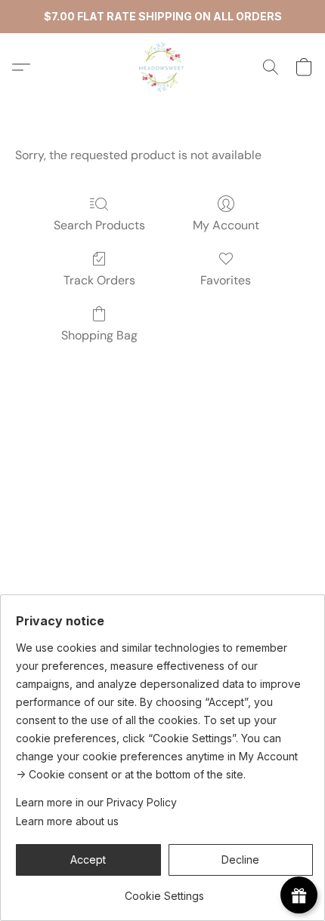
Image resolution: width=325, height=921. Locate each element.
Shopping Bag (99, 335)
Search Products (99, 225)
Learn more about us (67, 821)
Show (298, 894)
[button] (162, 67)
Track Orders (99, 280)
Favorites (225, 280)
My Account (226, 225)
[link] (164, 890)
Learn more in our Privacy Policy (96, 802)
